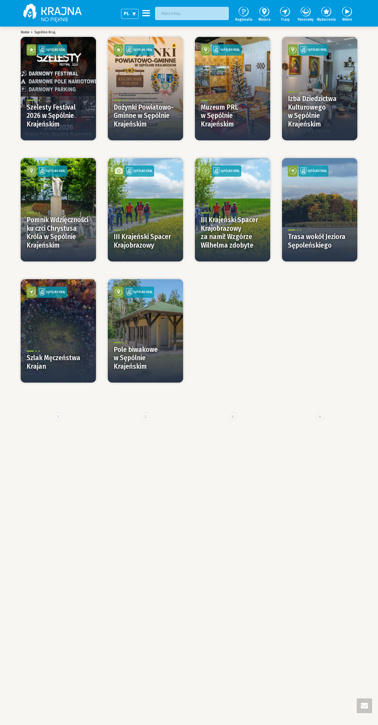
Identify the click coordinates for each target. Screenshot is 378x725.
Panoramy (306, 19)
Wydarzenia (326, 19)
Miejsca (264, 19)
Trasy (285, 19)
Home (25, 32)
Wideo (347, 19)
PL (126, 13)
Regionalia (243, 19)
